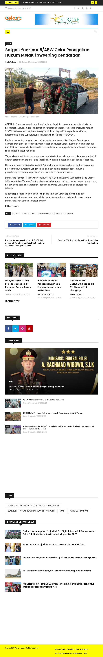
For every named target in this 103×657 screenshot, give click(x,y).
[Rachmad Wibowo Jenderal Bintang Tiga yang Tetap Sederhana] (51, 371)
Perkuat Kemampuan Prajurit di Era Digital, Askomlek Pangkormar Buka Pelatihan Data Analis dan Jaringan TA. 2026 (59, 533)
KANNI (62, 511)
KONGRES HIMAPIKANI (79, 511)
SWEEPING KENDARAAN (64, 213)
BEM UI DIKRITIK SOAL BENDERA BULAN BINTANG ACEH (31, 511)
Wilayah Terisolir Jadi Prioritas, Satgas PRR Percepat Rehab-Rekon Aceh (18, 285)
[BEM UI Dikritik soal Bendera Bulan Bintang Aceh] (13, 403)
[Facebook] (75, 8)
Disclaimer (84, 649)
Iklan (77, 649)
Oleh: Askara (10, 62)
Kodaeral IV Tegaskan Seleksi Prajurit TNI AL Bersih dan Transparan (59, 557)
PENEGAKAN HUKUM (45, 213)
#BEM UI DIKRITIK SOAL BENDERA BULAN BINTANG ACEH (42, 2)
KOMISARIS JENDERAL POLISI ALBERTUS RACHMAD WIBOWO (34, 506)
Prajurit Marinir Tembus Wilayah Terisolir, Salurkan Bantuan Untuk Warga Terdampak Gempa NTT (58, 585)
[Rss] (90, 8)
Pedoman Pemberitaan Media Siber (68, 654)
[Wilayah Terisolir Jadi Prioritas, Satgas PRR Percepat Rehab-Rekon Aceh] (19, 270)
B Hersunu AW (75, 294)
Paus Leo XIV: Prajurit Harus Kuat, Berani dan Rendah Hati (54, 544)
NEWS (10, 267)
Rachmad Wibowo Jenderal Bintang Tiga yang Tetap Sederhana (37, 386)
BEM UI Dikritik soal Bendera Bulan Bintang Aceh (43, 400)
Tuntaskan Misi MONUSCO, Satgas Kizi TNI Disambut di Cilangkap (82, 285)
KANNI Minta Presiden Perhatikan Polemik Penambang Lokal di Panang (53, 413)
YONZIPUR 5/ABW (28, 213)
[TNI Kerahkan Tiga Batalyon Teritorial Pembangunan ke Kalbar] (13, 573)
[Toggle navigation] (7, 32)
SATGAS (16, 213)
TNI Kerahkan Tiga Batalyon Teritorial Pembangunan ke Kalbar (57, 570)
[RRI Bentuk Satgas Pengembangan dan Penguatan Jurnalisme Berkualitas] (51, 270)
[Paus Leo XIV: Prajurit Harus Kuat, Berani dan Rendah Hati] (13, 547)
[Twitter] (79, 8)
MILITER (8, 43)
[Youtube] (87, 8)
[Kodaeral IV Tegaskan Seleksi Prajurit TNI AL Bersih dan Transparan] (13, 560)
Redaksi (70, 649)
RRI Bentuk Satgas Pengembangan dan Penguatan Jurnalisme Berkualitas (49, 285)
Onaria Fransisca (44, 294)
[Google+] (83, 8)
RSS (85, 654)
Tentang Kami (60, 649)
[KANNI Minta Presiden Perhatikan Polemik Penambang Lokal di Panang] (13, 416)
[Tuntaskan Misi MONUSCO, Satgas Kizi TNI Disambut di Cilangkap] (84, 270)
